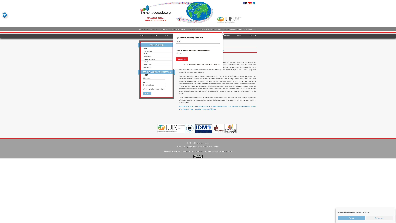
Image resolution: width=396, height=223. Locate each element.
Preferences (379, 218)
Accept (351, 218)
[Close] (222, 34)
